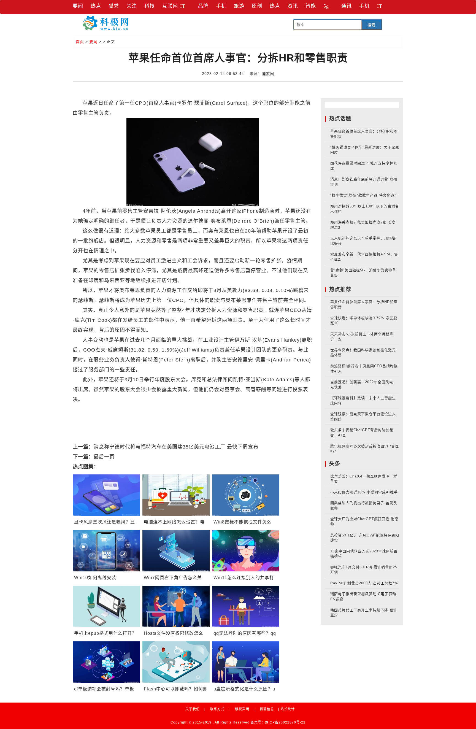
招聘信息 (267, 709)
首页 (80, 41)
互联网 (170, 6)
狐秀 (114, 6)
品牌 (203, 6)
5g (326, 6)
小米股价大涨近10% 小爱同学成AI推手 (364, 492)
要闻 (78, 6)
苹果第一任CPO (219, 409)
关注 (131, 6)
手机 (221, 6)
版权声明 (242, 709)
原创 (257, 6)
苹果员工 (249, 409)
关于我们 (192, 709)
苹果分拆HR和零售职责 (171, 409)
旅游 (239, 6)
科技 (149, 6)
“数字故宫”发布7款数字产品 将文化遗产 (364, 195)
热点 (96, 6)
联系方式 (217, 709)
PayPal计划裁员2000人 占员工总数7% (364, 583)
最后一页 (104, 457)
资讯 (293, 6)
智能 (310, 6)
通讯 (346, 6)
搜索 (371, 25)
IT (182, 6)
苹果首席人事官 (123, 409)
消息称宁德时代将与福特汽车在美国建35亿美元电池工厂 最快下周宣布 (176, 447)
